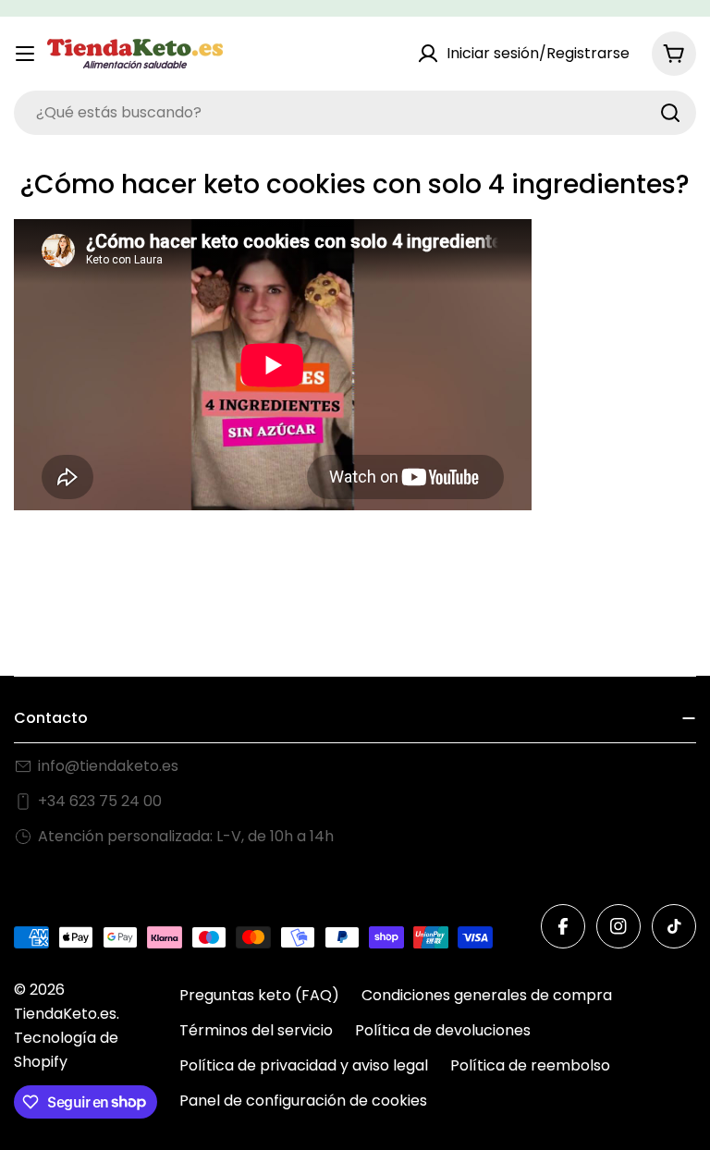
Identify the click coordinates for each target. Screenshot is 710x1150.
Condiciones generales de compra (486, 995)
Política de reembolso (530, 1065)
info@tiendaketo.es (108, 766)
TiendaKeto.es (65, 1013)
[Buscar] (670, 113)
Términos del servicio (256, 1030)
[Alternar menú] (25, 54)
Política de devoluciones (443, 1030)
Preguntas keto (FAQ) (259, 995)
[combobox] (355, 113)
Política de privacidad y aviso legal (303, 1065)
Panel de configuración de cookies (303, 1100)
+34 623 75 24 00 (100, 801)
